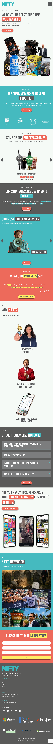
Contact (4, 687)
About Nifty (26, 110)
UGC (31, 177)
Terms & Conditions (30, 740)
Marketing (23, 177)
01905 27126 (6, 708)
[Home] (8, 5)
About (3, 681)
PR (28, 177)
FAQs (3, 685)
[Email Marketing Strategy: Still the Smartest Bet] (26, 579)
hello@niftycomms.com (9, 702)
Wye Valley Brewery (26, 173)
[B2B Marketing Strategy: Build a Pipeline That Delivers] (26, 617)
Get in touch (7, 30)
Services (26, 263)
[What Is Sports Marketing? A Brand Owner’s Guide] (26, 598)
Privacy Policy (20, 740)
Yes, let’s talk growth (10, 508)
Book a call (26, 482)
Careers (4, 683)
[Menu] (50, 4)
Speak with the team (26, 296)
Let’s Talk (26, 209)
